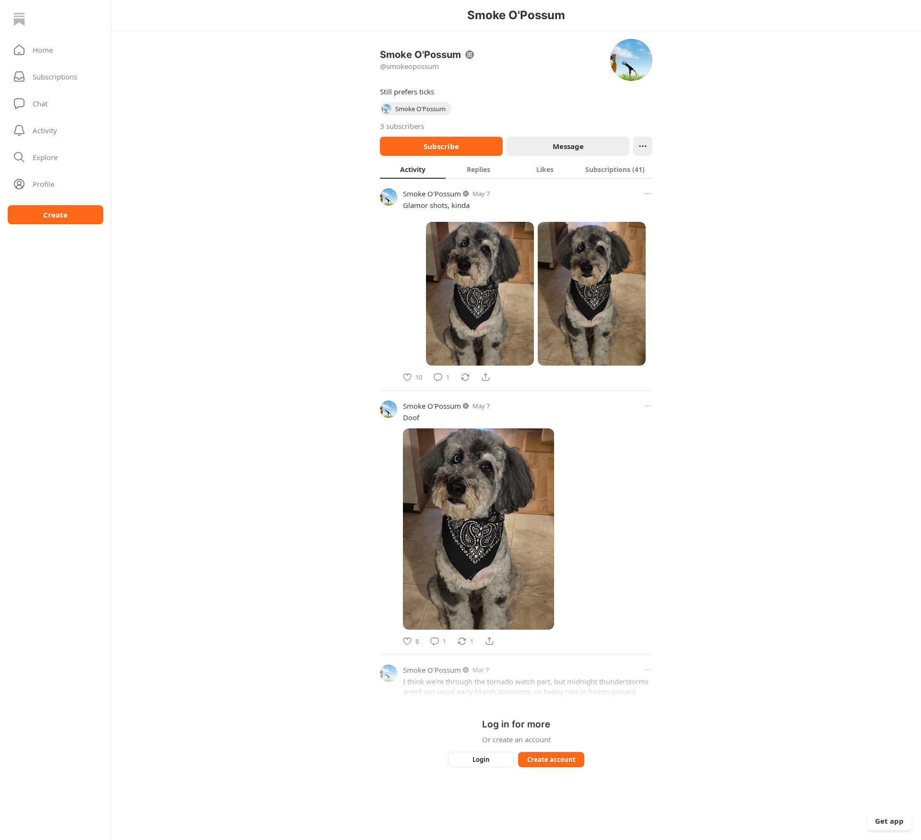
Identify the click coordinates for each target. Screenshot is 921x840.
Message (568, 146)
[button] (55, 49)
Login (481, 759)
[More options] (647, 193)
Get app (889, 821)
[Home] (19, 19)
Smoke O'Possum (432, 193)
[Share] (485, 377)
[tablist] (516, 169)
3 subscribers (402, 126)
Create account (551, 759)
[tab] (413, 169)
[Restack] (465, 377)
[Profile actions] (642, 146)
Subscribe (441, 146)
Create (55, 214)
